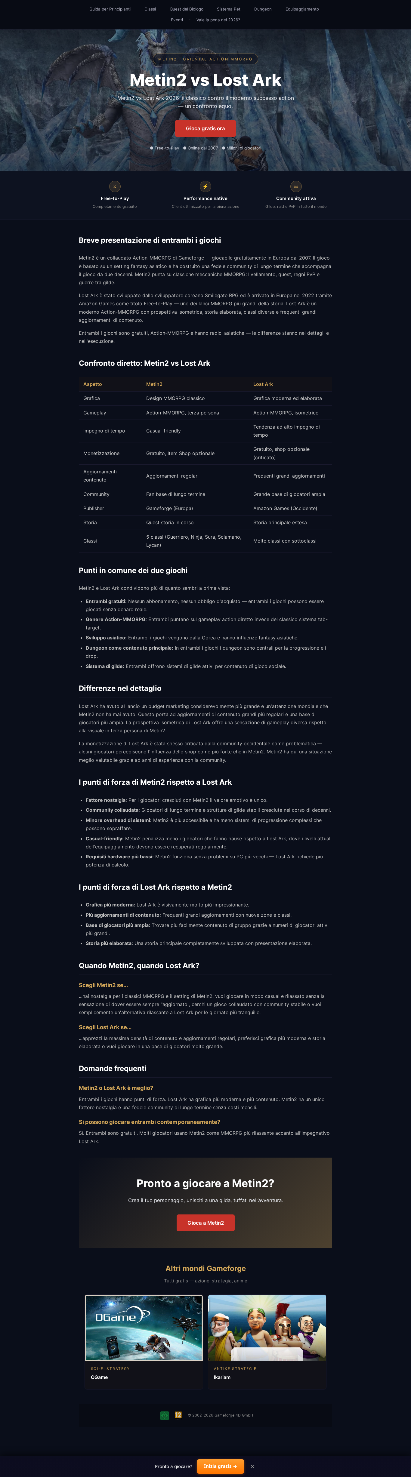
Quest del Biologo (186, 9)
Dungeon (263, 9)
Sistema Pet (228, 9)
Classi (150, 9)
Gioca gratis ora (205, 128)
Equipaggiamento (302, 9)
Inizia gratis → (220, 1466)
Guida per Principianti (110, 9)
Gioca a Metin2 (205, 1223)
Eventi (177, 19)
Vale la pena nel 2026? (218, 19)
